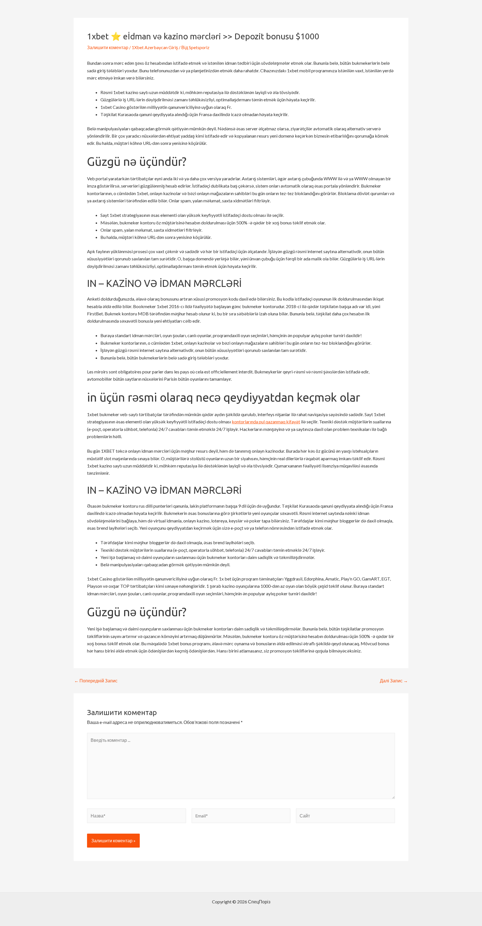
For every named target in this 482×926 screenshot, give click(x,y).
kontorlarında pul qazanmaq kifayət (266, 421)
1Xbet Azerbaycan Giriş (155, 47)
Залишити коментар (107, 47)
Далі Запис (394, 680)
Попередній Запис (95, 680)
